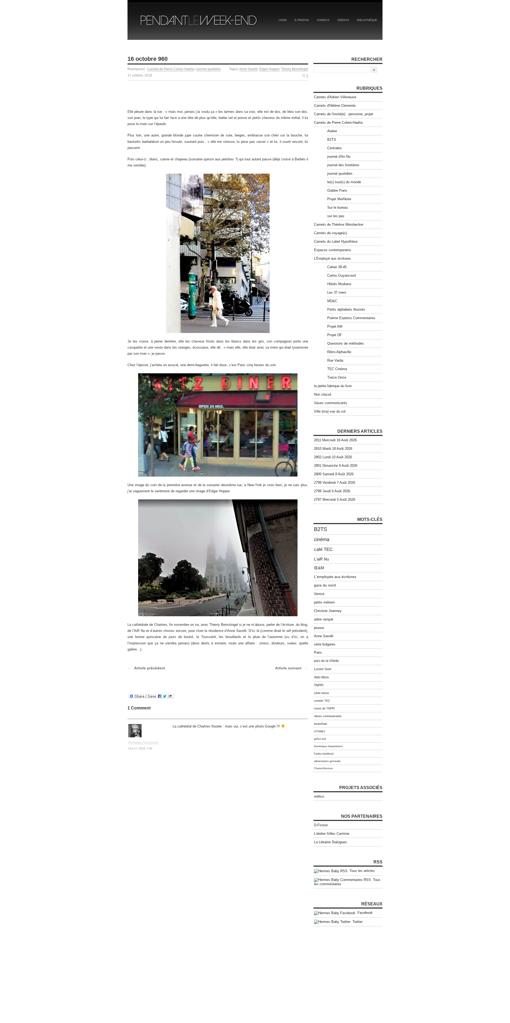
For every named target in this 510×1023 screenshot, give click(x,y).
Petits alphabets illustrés (346, 309)
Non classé (322, 394)
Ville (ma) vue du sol (330, 411)
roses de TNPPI (324, 708)
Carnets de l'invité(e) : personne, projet (343, 114)
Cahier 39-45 (337, 267)
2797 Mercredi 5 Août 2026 (334, 500)
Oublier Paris (337, 190)
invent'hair (320, 723)
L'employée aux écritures (335, 577)
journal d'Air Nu (338, 157)
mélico (319, 796)
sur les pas (335, 216)
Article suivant (288, 668)
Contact (323, 20)
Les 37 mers (336, 292)
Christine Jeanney (328, 611)
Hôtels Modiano (339, 284)
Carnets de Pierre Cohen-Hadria (170, 69)
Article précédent (149, 668)
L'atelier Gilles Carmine (331, 834)
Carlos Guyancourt (341, 275)
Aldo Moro (321, 677)
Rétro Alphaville (339, 352)
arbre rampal (323, 619)
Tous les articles (361, 871)
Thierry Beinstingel (294, 69)
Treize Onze (336, 377)
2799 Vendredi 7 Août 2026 (334, 483)
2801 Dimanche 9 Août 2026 (335, 466)
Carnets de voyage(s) (330, 233)
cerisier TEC (322, 700)
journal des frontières (343, 165)
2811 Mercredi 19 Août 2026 (335, 440)
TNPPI (318, 685)
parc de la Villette (326, 661)
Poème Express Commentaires (351, 318)
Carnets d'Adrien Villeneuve (335, 97)
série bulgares (324, 644)
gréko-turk (320, 738)
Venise (319, 594)
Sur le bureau (337, 207)
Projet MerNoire (339, 199)
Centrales (334, 148)
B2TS (331, 140)
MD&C (332, 301)
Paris (318, 652)
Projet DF (334, 335)
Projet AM (334, 326)
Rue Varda (335, 360)
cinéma (321, 539)
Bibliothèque (367, 20)
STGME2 (319, 731)
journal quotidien (209, 69)
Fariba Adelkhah (324, 753)
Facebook (364, 913)
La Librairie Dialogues (330, 842)
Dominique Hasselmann (143, 742)
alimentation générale (327, 761)
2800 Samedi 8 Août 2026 (334, 474)
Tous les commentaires (347, 882)
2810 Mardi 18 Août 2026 (333, 449)
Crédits (343, 20)
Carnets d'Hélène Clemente (335, 106)
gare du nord (325, 585)
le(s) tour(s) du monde (344, 182)
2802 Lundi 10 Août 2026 (333, 457)
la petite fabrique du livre (333, 386)
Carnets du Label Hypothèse (336, 241)
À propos (302, 20)
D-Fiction (321, 825)
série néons (321, 693)
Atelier (332, 131)
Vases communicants (330, 403)
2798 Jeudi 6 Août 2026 (332, 491)
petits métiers (324, 602)
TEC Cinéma (337, 369)
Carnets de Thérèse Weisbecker (338, 224)
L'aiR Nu (321, 559)
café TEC (323, 549)
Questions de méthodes (345, 343)
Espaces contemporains (332, 250)
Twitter (356, 922)
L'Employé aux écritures (332, 258)
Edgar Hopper (269, 69)
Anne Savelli (248, 69)
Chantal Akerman (323, 768)
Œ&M (319, 568)
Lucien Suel (322, 669)
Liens (283, 20)
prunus (319, 628)
